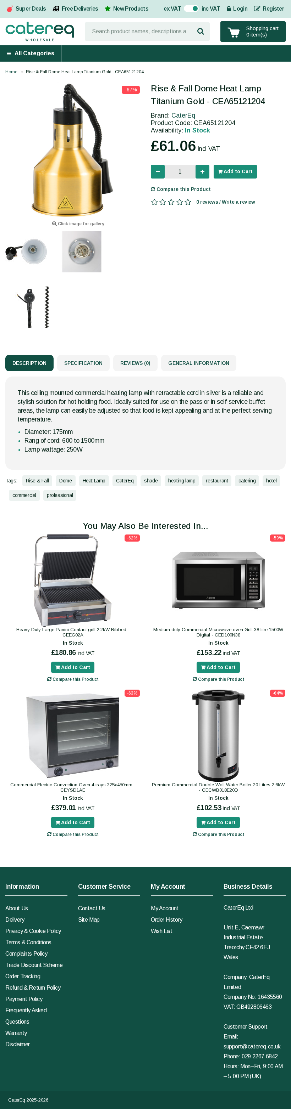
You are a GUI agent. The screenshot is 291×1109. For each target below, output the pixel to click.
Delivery (14, 920)
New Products (130, 9)
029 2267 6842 (260, 1056)
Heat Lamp (94, 480)
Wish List (161, 931)
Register (273, 9)
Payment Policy (23, 999)
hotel (271, 480)
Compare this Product (183, 189)
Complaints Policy (26, 954)
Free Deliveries (80, 9)
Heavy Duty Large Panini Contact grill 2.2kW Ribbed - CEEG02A (73, 632)
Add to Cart (238, 171)
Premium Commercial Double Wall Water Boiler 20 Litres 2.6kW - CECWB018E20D (218, 787)
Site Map (89, 920)
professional (60, 495)
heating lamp (181, 480)
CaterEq (183, 115)
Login (239, 9)
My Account (165, 908)
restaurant (217, 480)
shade (151, 480)
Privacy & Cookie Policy (33, 931)
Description (29, 363)
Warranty (16, 1033)
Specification (83, 363)
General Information (198, 363)
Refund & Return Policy (32, 988)
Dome (65, 480)
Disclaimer (17, 1044)
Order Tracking (22, 976)
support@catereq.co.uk (252, 1046)
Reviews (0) (135, 363)
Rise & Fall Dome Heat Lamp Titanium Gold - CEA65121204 (85, 71)
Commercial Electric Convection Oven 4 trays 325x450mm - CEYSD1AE (73, 787)
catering (247, 480)
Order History (166, 920)
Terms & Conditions (28, 942)
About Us (16, 908)
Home (11, 71)
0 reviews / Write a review (225, 202)
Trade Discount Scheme (34, 965)
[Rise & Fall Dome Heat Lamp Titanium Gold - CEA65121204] (72, 149)
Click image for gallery (80, 223)
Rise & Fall (37, 480)
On (187, 9)
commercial (24, 495)
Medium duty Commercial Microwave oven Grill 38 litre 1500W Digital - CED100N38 (218, 632)
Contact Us (91, 908)
